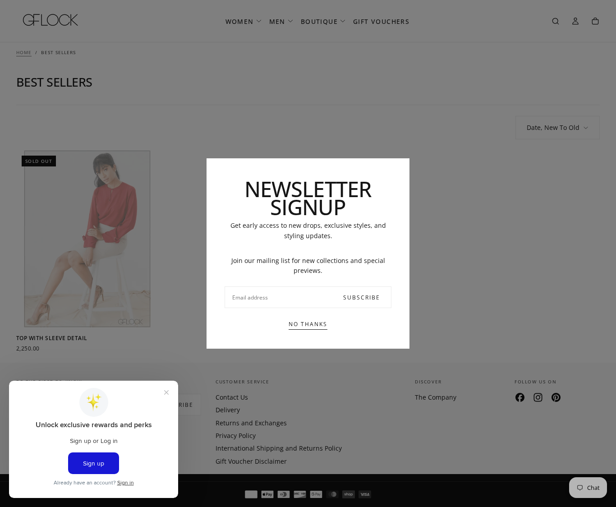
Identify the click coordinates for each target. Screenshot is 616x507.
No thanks (308, 324)
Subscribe (361, 297)
